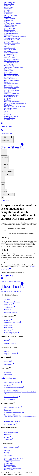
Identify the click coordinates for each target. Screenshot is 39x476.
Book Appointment (9, 2)
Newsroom (7, 361)
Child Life (7, 46)
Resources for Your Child (11, 39)
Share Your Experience (11, 62)
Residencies (7, 100)
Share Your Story (9, 66)
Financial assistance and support (13, 387)
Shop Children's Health (11, 432)
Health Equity (8, 304)
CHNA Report (8, 469)
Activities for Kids (9, 44)
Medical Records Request (11, 61)
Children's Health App (10, 25)
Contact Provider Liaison (11, 75)
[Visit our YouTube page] (8, 276)
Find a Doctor (8, 13)
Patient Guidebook (9, 28)
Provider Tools (8, 77)
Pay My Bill (7, 51)
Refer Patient (8, 69)
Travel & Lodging (9, 48)
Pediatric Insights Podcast (11, 90)
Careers (6, 340)
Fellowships (7, 98)
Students (6, 113)
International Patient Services (12, 468)
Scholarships (8, 105)
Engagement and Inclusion (12, 302)
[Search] (13, 194)
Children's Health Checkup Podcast (14, 106)
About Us (7, 299)
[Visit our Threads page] (13, 276)
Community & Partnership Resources (15, 36)
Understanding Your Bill (11, 52)
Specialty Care (8, 7)
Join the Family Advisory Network (14, 67)
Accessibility (8, 439)
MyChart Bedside (9, 26)
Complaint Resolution (10, 466)
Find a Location (8, 12)
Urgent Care (7, 5)
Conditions (7, 17)
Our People (7, 309)
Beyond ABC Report (10, 108)
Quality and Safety (9, 465)
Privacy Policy (8, 463)
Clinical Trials (8, 85)
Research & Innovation (11, 83)
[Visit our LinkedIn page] (10, 276)
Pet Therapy (7, 114)
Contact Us (7, 434)
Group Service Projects (11, 116)
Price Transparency (9, 57)
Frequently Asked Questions (12, 23)
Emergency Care (9, 4)
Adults (6, 111)
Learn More (7, 82)
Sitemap (6, 437)
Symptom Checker (9, 18)
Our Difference (8, 307)
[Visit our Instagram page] (6, 276)
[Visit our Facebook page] (2, 276)
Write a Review (8, 64)
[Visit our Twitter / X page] (4, 276)
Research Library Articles (11, 87)
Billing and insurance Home (12, 382)
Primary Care (8, 9)
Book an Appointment (10, 15)
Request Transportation (11, 74)
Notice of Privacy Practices (12, 460)
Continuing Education (10, 96)
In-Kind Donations (9, 118)
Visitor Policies (8, 35)
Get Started (7, 109)
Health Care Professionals (11, 93)
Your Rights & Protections (11, 56)
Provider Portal (8, 70)
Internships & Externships (11, 95)
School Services (9, 41)
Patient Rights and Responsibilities (14, 458)
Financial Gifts (8, 119)
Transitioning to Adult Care (12, 43)
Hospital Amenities (9, 30)
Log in (6, 22)
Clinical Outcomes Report (11, 80)
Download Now (9, 20)
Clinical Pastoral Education (12, 101)
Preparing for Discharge (11, 33)
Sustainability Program (10, 312)
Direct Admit (8, 72)
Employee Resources (10, 343)
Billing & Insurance (10, 49)
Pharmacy (7, 10)
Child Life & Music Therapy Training (15, 103)
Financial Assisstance (10, 54)
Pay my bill (7, 385)
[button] (19, 315)
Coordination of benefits (11, 397)
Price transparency (9, 399)
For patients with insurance (12, 59)
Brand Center (8, 364)
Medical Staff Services (10, 79)
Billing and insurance (9, 378)
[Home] (19, 146)
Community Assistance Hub (12, 38)
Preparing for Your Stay (11, 31)
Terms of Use (8, 461)
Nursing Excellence (10, 88)
